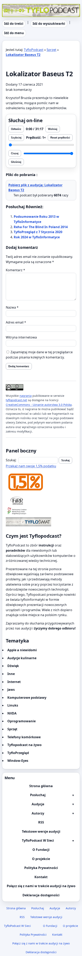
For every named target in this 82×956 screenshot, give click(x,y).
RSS (41, 822)
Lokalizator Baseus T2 (23, 54)
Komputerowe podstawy (26, 697)
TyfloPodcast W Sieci (38, 840)
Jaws (11, 689)
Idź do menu (14, 33)
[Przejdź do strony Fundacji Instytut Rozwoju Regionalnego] (41, 500)
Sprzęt (51, 50)
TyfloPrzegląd (18, 753)
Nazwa (12, 307)
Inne (11, 674)
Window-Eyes (17, 760)
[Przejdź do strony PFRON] (41, 511)
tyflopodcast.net (16, 400)
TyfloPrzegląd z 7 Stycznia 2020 (38, 232)
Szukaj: (11, 460)
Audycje (38, 804)
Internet (14, 682)
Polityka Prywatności (41, 868)
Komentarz (15, 270)
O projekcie (41, 859)
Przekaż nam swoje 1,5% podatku (31, 466)
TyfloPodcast (11, 6)
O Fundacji (41, 849)
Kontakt (41, 877)
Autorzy (38, 813)
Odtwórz (16, 129)
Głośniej (16, 161)
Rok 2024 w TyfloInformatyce (37, 237)
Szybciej (16, 137)
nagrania (26, 396)
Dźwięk (13, 666)
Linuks (12, 705)
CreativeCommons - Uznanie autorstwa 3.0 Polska (39, 405)
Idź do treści (13, 23)
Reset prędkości (60, 137)
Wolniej (52, 129)
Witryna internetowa (21, 337)
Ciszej (15, 153)
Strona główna (41, 786)
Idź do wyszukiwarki (49, 23)
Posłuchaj (38, 795)
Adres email (16, 322)
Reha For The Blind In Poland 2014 (41, 227)
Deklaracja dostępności (41, 895)
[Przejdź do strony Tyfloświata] (41, 521)
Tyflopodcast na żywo (24, 745)
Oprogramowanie (21, 721)
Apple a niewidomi (22, 650)
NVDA (12, 713)
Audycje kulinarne (21, 658)
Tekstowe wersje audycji (41, 831)
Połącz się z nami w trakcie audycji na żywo (41, 886)
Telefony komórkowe (24, 737)
